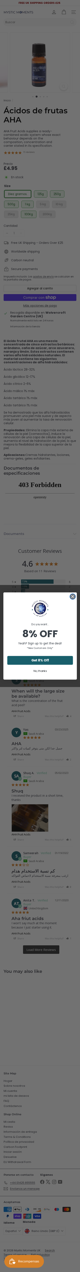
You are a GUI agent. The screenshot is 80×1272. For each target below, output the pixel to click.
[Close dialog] (73, 596)
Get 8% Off (40, 660)
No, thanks (40, 671)
